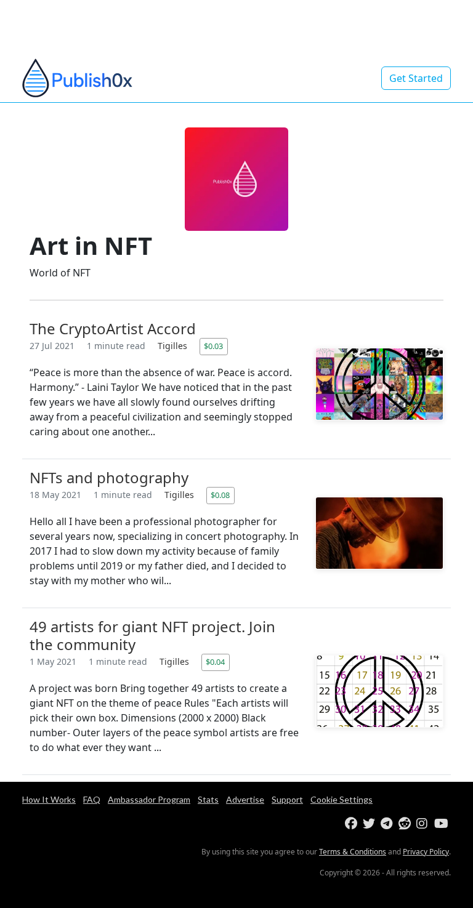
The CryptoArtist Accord (113, 328)
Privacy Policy (426, 851)
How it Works (49, 799)
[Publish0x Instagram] (424, 824)
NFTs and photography (109, 477)
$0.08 (220, 494)
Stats (208, 799)
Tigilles (174, 346)
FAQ (91, 799)
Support (287, 799)
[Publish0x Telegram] (388, 824)
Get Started (416, 78)
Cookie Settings (341, 799)
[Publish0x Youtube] (442, 824)
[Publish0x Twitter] (370, 824)
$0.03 (213, 346)
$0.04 (215, 661)
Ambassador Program (149, 799)
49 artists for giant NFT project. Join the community (152, 635)
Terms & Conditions (352, 851)
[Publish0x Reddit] (406, 824)
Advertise (245, 799)
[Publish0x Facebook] (353, 824)
